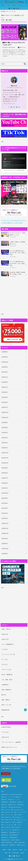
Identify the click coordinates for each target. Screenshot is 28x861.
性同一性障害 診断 (20, 842)
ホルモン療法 (16, 827)
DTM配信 (5, 802)
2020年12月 (4, 523)
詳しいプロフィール (9, 103)
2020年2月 (4, 543)
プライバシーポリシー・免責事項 (11, 742)
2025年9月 (4, 367)
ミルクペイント (7, 829)
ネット (4, 659)
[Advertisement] (14, 296)
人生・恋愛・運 (6, 679)
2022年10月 (4, 463)
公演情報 (4, 684)
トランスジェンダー (8, 654)
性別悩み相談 (14, 834)
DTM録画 (14, 802)
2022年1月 (4, 488)
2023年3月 (4, 437)
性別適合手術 (6, 840)
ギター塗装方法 (7, 822)
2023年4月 (4, 432)
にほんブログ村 (12, 786)
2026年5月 (4, 357)
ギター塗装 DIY (7, 817)
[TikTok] (18, 8)
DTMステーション (14, 799)
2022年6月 (4, 483)
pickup (5, 807)
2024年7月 (4, 387)
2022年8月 (4, 473)
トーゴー (18, 824)
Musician (14, 5)
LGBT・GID (5, 629)
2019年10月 (4, 548)
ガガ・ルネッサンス (8, 814)
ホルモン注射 (6, 827)
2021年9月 (4, 498)
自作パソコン (6, 704)
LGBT (5, 804)
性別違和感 (14, 837)
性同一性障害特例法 (8, 842)
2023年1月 (4, 447)
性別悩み (5, 834)
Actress (20, 5)
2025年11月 (4, 362)
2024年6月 (4, 392)
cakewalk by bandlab (17, 794)
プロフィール (6, 669)
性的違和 (5, 845)
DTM (5, 799)
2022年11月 (4, 458)
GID (21, 802)
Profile (8, 5)
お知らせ (4, 639)
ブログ (4, 664)
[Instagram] (16, 8)
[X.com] (11, 8)
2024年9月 (4, 382)
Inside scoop (15, 852)
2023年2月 (4, 442)
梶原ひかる (21, 845)
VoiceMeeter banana (15, 807)
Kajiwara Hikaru (6, 727)
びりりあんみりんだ (8, 812)
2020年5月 (4, 538)
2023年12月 (4, 412)
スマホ (4, 649)
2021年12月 (4, 493)
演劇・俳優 (5, 699)
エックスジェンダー (21, 812)
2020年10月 (4, 533)
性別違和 (5, 837)
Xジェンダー (6, 809)
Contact (22, 852)
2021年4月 (4, 513)
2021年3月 (4, 518)
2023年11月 (4, 417)
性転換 (13, 845)
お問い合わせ (5, 737)
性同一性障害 (6, 689)
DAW (19, 797)
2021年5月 (4, 508)
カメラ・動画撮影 (7, 644)
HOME (3, 5)
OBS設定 (21, 804)
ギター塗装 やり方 (7, 819)
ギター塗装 (19, 814)
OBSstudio (13, 804)
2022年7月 (4, 478)
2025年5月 (4, 372)
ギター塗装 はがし (18, 817)
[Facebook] (9, 8)
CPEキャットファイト (8, 797)
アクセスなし (5, 732)
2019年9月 (4, 553)
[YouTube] (14, 8)
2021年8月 (4, 503)
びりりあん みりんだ (18, 809)
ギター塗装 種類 (18, 822)
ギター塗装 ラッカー (20, 819)
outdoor (4, 634)
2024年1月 (4, 407)
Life (25, 5)
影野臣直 (5, 832)
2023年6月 (4, 427)
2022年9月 (4, 468)
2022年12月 (4, 452)
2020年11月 (4, 528)
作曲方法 (16, 829)
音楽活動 (5, 710)
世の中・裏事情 (6, 674)
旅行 (3, 694)
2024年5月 (4, 397)
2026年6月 (4, 352)
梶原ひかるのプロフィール (9, 747)
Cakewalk (6, 794)
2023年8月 (4, 422)
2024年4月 (4, 402)
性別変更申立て (15, 832)
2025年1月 (4, 377)
